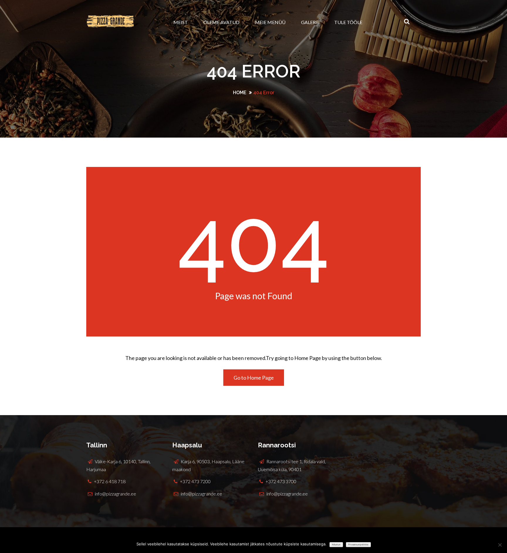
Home (239, 92)
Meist (180, 22)
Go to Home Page (254, 377)
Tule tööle (348, 22)
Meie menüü (270, 22)
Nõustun (336, 544)
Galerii (310, 22)
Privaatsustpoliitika (358, 544)
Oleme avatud (221, 22)
